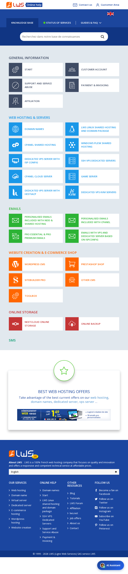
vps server (86, 402)
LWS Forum (76, 503)
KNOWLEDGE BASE (22, 22)
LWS (19, 462)
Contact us (85, 4)
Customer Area (110, 4)
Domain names (50, 490)
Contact (74, 528)
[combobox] (64, 36)
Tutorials (75, 498)
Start (45, 495)
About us (75, 523)
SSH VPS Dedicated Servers (48, 519)
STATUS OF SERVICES (58, 22)
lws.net (74, 513)
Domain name (19, 495)
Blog (72, 493)
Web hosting (18, 490)
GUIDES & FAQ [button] (89, 22)
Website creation (21, 527)
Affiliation (75, 508)
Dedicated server (21, 505)
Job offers (75, 518)
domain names (41, 402)
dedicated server (66, 402)
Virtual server (19, 500)
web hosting (99, 398)
